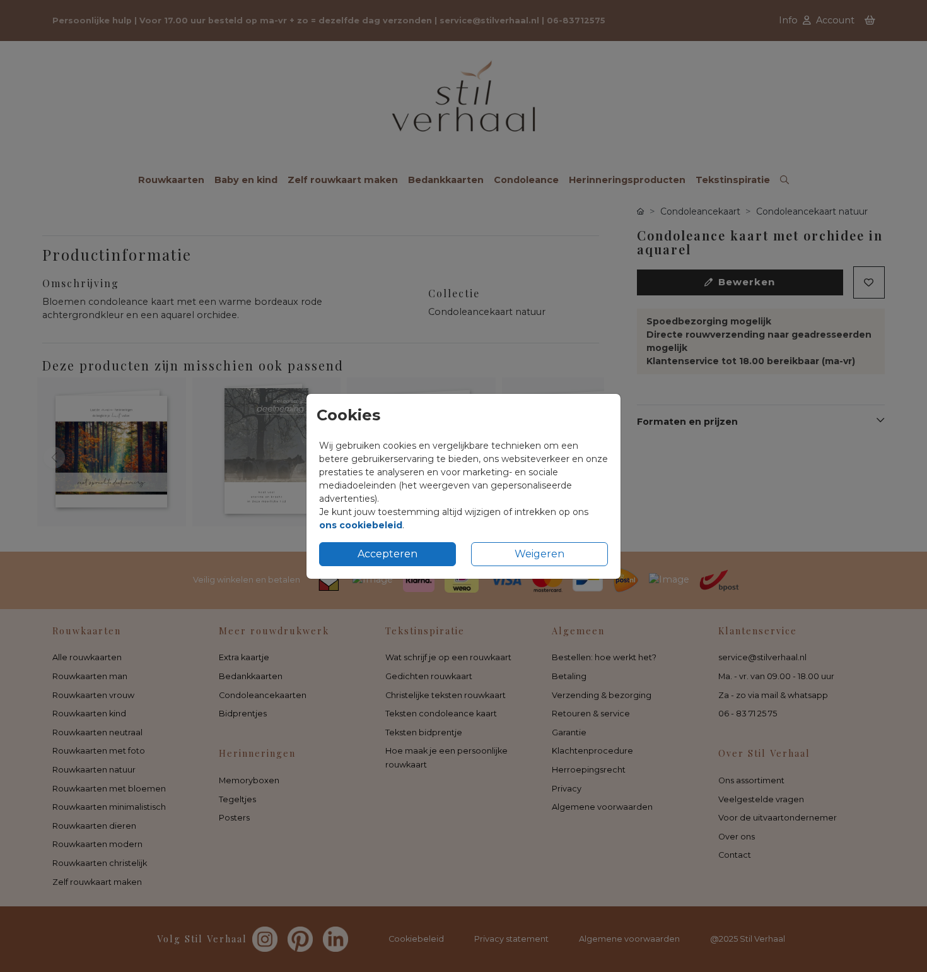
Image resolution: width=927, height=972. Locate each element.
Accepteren (387, 554)
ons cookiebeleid (360, 525)
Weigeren (539, 554)
